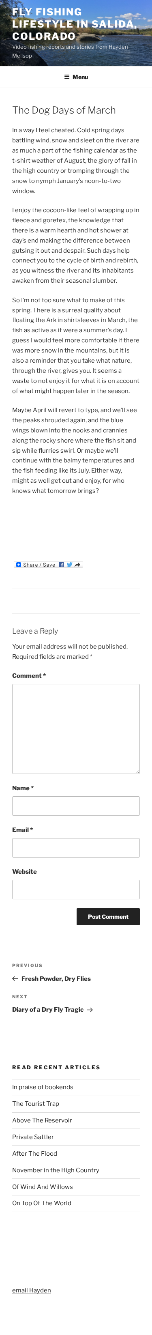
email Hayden (31, 1290)
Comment (29, 675)
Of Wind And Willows (42, 1187)
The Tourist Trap (35, 1103)
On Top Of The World (41, 1203)
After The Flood (34, 1153)
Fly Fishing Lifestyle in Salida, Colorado (74, 24)
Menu (80, 76)
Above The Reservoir (42, 1120)
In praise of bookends (42, 1087)
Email (22, 830)
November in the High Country (55, 1170)
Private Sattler (33, 1137)
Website (24, 871)
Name (23, 788)
